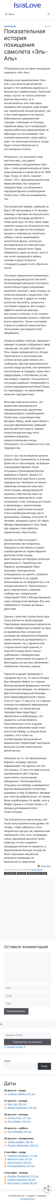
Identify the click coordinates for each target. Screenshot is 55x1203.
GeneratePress (27, 1198)
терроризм (10, 873)
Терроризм (10, 26)
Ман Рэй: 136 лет (17, 1104)
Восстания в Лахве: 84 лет (22, 1183)
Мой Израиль (37, 870)
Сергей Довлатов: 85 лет (21, 1179)
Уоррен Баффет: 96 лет (20, 1142)
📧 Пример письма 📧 (15, 1047)
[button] (48, 14)
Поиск (7, 1061)
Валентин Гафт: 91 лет (19, 1159)
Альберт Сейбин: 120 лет (21, 1094)
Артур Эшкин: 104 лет (19, 1162)
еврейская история (37, 873)
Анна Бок (46, 866)
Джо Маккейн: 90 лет (19, 1131)
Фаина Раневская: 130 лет (22, 1107)
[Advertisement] (27, 910)
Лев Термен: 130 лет (19, 1121)
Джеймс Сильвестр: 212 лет (23, 1176)
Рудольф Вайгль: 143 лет (21, 1166)
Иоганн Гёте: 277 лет (19, 1118)
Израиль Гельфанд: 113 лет (22, 1155)
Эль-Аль (21, 873)
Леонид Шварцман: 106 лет (22, 1145)
